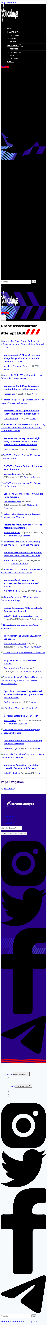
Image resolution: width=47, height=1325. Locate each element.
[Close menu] (1, 1066)
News (10, 28)
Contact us (10, 819)
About (10, 62)
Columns (13, 39)
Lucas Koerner (11, 418)
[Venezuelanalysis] (9, 23)
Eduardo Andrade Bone (15, 643)
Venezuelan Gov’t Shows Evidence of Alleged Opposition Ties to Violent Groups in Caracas (22, 358)
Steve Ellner (10, 560)
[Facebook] (23, 240)
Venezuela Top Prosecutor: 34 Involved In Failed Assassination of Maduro (21, 583)
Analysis (28, 477)
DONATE (5, 67)
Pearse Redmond (12, 532)
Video (12, 55)
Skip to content (8, 2)
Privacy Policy (31, 1321)
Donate (5, 313)
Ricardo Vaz (9, 394)
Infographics (15, 52)
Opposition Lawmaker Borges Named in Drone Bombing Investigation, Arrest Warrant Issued (23, 694)
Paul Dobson (10, 449)
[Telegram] (23, 278)
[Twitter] (23, 152)
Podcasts (14, 49)
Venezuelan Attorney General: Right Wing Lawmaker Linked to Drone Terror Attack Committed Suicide (22, 441)
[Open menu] (3, 318)
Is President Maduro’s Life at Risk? (21, 716)
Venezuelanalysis (12, 474)
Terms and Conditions (12, 1321)
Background (11, 816)
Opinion (13, 42)
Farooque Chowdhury (14, 668)
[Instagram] (23, 113)
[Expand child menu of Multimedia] (22, 46)
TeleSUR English (12, 591)
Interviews (14, 35)
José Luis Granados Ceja (15, 366)
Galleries (14, 59)
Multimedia (33, 505)
